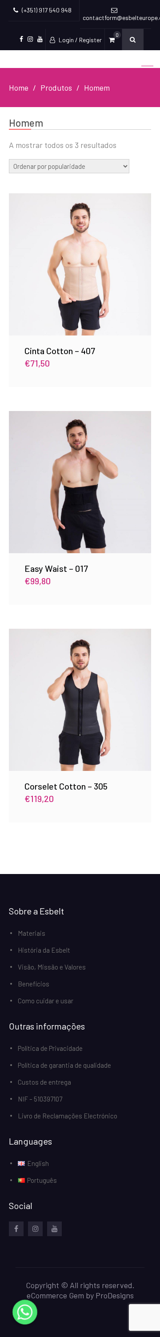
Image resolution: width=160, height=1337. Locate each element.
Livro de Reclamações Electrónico (67, 1116)
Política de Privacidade (50, 1048)
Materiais (31, 933)
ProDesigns (115, 1295)
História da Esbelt (45, 950)
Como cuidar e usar (45, 1001)
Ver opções (80, 264)
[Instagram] (35, 1228)
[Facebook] (16, 1228)
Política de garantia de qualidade (64, 1065)
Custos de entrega (44, 1082)
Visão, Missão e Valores (52, 967)
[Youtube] (54, 1228)
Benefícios (33, 984)
